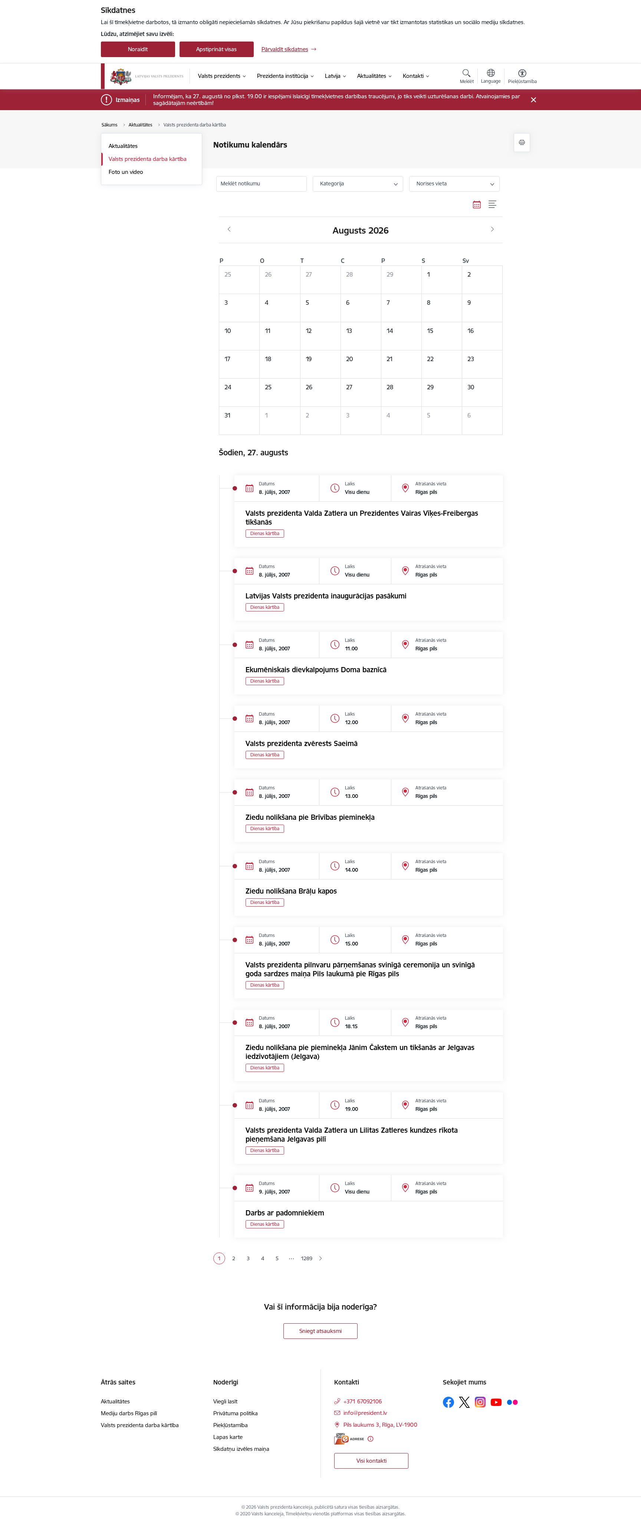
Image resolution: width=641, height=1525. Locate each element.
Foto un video (126, 171)
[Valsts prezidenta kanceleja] (147, 76)
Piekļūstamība (230, 1425)
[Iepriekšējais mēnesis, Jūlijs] (229, 229)
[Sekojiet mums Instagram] (480, 1402)
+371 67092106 (362, 1401)
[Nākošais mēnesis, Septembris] (492, 229)
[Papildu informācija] (370, 1439)
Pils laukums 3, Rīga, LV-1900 (380, 1424)
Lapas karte (228, 1436)
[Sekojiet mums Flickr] (512, 1401)
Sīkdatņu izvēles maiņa (241, 1448)
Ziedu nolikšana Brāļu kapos (291, 891)
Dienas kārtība (264, 533)
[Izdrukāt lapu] (522, 142)
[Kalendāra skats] (477, 204)
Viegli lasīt (225, 1401)
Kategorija (332, 183)
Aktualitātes (123, 145)
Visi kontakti (371, 1460)
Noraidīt (138, 49)
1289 (306, 1258)
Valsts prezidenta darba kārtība (148, 158)
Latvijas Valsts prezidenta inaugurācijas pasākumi (326, 595)
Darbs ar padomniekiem (285, 1212)
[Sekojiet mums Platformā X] (464, 1402)
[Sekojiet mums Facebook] (448, 1402)
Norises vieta (432, 183)
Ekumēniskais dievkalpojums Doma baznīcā (316, 669)
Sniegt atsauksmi (320, 1330)
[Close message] (533, 100)
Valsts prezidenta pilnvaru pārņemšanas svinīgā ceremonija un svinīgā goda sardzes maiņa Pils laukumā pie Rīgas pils (360, 969)
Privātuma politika (235, 1413)
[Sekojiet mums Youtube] (496, 1401)
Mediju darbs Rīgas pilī (129, 1413)
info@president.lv (365, 1412)
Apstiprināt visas (216, 49)
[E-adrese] (349, 1439)
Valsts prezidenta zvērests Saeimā (302, 743)
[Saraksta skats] (493, 204)
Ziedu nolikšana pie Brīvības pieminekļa (310, 817)
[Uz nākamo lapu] (320, 1258)
